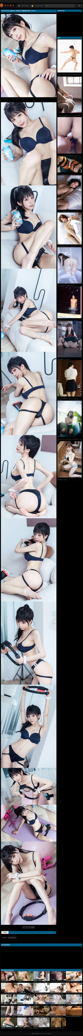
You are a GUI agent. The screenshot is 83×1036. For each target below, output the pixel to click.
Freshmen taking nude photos (57, 1028)
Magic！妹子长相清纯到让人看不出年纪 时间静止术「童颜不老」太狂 (42, 1016)
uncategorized (12, 937)
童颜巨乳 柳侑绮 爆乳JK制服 (72, 982)
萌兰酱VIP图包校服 (22, 1016)
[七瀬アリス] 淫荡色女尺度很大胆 (9, 993)
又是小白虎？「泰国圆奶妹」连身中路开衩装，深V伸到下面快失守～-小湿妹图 (58, 1005)
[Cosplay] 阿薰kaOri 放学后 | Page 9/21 (66, 174)
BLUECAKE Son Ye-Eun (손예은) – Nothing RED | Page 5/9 (69, 439)
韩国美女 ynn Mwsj (38, 1028)
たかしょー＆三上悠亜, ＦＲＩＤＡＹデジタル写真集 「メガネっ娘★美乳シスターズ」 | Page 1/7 (68, 115)
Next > (33, 927)
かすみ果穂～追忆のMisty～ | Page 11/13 (66, 246)
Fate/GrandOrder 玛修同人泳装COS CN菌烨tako (9, 1005)
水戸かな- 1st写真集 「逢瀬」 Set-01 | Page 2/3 (67, 211)
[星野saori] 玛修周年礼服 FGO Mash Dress (42, 993)
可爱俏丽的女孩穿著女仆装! (56, 993)
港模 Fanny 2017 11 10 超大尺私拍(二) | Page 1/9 (68, 155)
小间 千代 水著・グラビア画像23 (25, 1028)
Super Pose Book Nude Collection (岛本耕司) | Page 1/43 (68, 75)
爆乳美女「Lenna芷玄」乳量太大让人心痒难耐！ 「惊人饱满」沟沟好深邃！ (42, 1005)
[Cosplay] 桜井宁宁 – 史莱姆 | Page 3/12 (66, 285)
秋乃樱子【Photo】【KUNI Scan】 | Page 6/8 (67, 320)
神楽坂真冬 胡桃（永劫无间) (24, 1005)
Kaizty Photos (7, 5)
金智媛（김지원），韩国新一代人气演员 (42, 982)
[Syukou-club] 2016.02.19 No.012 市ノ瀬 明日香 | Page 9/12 (68, 399)
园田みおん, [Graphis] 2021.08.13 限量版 (74, 993)
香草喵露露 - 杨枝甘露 (71, 1005)
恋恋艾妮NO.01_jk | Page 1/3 (63, 359)
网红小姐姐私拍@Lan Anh (56, 1016)
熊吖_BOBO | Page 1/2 (62, 479)
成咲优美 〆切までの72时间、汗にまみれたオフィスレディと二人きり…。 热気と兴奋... (25, 993)
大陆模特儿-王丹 (21, 982)
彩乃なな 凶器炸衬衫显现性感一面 (74, 1016)
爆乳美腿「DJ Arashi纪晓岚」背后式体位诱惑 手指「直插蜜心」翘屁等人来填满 (9, 1028)
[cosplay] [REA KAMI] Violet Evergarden (58, 981)
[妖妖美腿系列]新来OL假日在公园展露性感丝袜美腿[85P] (9, 1016)
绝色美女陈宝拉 (5, 982)
